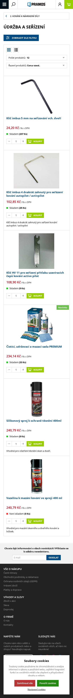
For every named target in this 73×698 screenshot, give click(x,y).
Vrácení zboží (10, 585)
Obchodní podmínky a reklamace (21, 577)
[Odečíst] (9, 141)
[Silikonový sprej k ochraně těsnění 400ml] (36, 399)
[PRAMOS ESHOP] (36, 4)
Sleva (6, 605)
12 (27, 57)
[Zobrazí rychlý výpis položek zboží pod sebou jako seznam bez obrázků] (16, 50)
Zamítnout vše (25, 683)
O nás (7, 620)
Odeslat (54, 557)
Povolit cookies (48, 683)
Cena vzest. (33, 65)
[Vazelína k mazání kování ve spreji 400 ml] (36, 476)
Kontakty (8, 624)
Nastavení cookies (37, 689)
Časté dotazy (10, 572)
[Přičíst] (23, 141)
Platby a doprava (12, 589)
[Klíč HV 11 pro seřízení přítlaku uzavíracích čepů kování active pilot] (36, 251)
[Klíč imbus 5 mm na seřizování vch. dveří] (36, 96)
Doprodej (8, 609)
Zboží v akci (10, 600)
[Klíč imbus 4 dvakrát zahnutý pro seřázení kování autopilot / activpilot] (36, 171)
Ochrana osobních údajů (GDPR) (20, 581)
